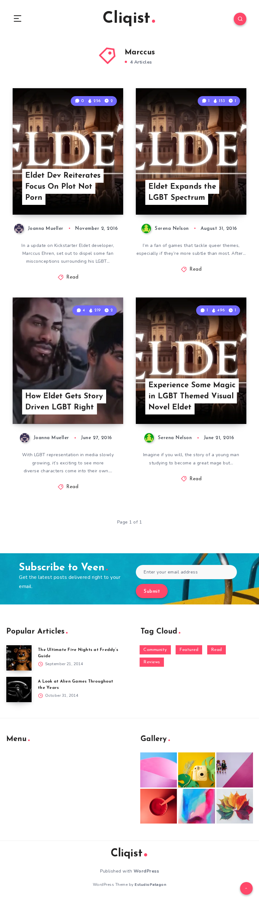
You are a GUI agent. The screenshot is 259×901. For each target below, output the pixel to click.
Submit (152, 591)
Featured (188, 649)
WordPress (146, 871)
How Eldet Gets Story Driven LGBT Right (64, 402)
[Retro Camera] (196, 770)
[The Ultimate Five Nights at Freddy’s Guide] (19, 658)
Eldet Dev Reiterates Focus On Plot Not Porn (62, 187)
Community (155, 649)
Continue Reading (101, 197)
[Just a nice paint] (196, 806)
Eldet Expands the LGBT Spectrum (182, 192)
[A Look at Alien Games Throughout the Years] (19, 689)
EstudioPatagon (150, 884)
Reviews (151, 662)
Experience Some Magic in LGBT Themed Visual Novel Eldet (192, 396)
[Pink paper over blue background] (158, 770)
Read (72, 277)
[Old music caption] (234, 770)
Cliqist (126, 19)
